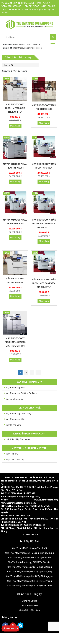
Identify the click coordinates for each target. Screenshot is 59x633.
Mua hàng (15, 126)
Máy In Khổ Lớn (13, 425)
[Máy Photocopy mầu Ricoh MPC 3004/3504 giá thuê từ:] (44, 263)
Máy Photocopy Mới (15, 387)
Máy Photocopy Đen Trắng (18, 413)
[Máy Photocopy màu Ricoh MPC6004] (15, 148)
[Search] (53, 37)
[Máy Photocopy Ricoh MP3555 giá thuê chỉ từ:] (15, 89)
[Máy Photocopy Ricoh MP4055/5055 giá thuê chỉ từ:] (15, 323)
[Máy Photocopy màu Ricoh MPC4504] (44, 148)
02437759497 (43, 3)
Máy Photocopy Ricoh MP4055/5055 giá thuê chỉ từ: (15, 342)
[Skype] (20, 625)
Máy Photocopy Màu (15, 419)
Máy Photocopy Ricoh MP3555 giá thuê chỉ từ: (15, 108)
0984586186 (19, 44)
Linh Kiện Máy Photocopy (17, 439)
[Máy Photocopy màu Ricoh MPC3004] (15, 203)
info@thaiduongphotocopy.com (27, 48)
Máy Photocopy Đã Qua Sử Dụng (21, 393)
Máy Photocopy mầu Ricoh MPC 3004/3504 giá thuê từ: (44, 283)
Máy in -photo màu (14, 399)
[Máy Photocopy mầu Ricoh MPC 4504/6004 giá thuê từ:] (44, 203)
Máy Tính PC (11, 454)
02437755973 (27, 3)
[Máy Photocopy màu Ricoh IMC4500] (44, 89)
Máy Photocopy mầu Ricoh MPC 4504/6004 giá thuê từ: (44, 224)
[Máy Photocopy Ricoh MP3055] (15, 263)
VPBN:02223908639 (11, 6)
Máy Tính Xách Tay (14, 459)
